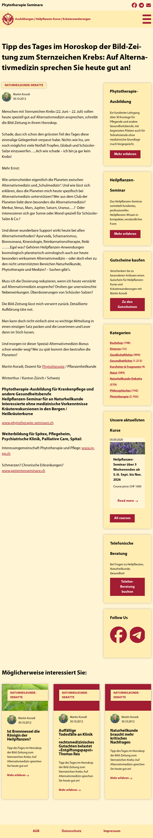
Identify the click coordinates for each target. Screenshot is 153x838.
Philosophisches (120, 390)
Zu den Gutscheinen (127, 304)
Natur (113, 372)
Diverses (115, 349)
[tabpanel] (25, 741)
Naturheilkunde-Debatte (24, 85)
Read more (126, 501)
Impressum (112, 831)
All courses (122, 518)
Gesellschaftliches (121, 355)
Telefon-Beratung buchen (127, 587)
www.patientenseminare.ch (23, 471)
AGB (36, 831)
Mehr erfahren (125, 154)
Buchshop (116, 343)
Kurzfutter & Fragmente (125, 367)
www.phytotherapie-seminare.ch (28, 423)
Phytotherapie (53, 367)
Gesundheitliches (121, 361)
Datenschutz (71, 831)
